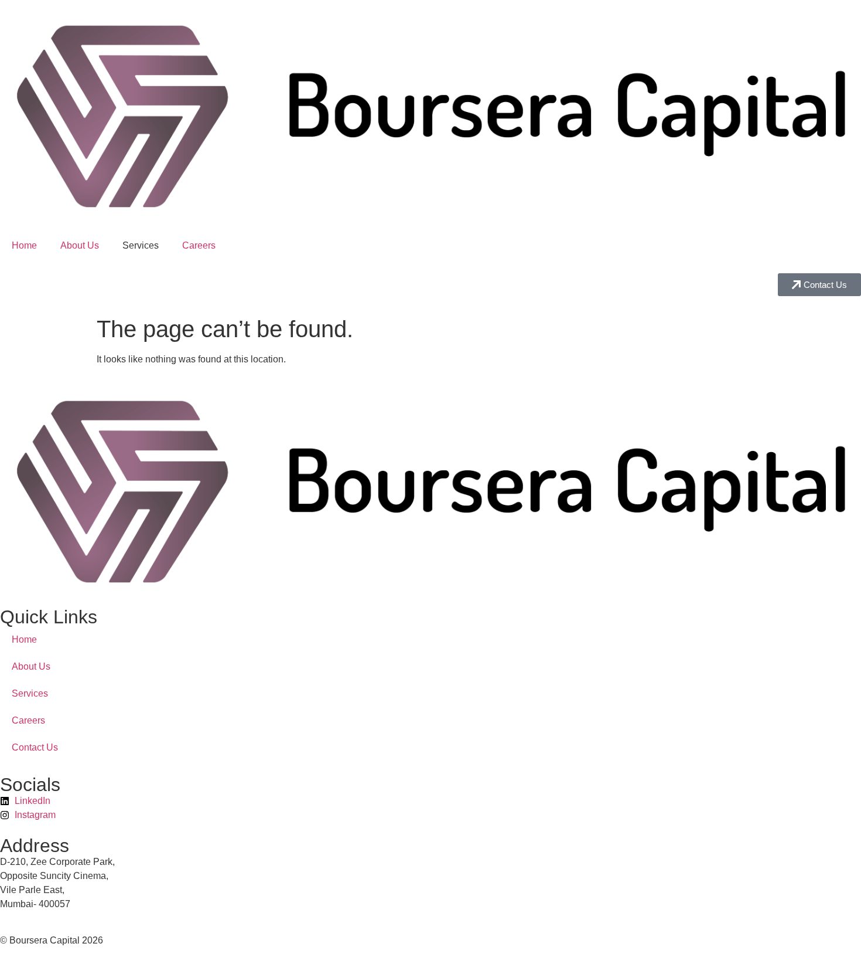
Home (24, 245)
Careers (199, 245)
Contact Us (35, 747)
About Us (79, 245)
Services (30, 693)
